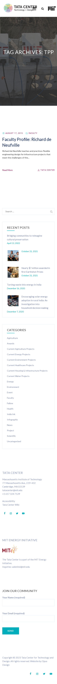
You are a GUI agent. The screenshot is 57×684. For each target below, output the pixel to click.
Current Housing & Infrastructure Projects (27, 370)
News (9, 425)
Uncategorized (14, 441)
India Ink (11, 414)
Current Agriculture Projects (20, 349)
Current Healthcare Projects (20, 365)
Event (10, 392)
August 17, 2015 (14, 133)
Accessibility (8, 501)
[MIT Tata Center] (20, 8)
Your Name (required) (13, 597)
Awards (10, 343)
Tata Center (47, 170)
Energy (10, 381)
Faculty (33, 133)
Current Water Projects (18, 376)
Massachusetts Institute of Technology (22, 479)
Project (10, 430)
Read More (7, 170)
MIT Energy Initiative (19, 540)
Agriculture (12, 338)
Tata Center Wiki (10, 504)
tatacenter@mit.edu (12, 490)
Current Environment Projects (21, 359)
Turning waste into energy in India (24, 284)
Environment (13, 387)
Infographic (12, 419)
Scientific (11, 436)
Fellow (10, 403)
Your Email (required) (13, 613)
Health (10, 408)
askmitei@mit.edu (21, 566)
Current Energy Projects (18, 354)
